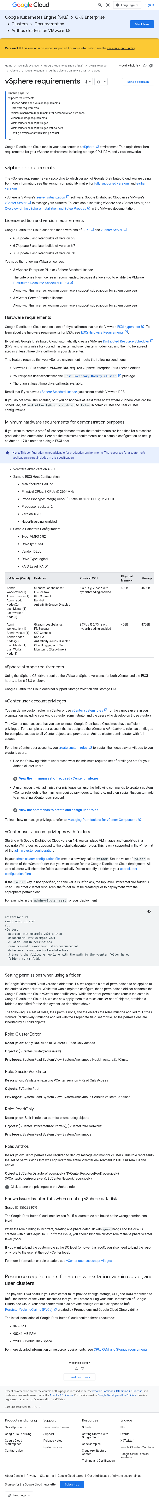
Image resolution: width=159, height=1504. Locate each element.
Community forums (56, 1427)
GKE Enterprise (90, 17)
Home (8, 65)
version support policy (121, 48)
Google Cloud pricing (18, 1434)
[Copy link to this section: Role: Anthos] (33, 1146)
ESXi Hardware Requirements (102, 332)
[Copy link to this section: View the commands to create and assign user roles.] (103, 810)
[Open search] (100, 4)
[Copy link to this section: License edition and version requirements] (88, 220)
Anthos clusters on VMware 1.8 (41, 30)
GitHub (86, 1427)
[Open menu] (6, 5)
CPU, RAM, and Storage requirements (121, 1349)
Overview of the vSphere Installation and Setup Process (45, 209)
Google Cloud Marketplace (13, 1442)
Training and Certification (98, 1460)
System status (53, 1447)
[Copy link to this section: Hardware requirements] (55, 317)
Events (124, 1434)
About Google (14, 1475)
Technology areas (28, 65)
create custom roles (73, 748)
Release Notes (52, 1440)
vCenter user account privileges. (89, 1261)
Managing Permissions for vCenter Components (102, 820)
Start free (142, 24)
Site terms (47, 1475)
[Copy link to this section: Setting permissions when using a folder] (85, 975)
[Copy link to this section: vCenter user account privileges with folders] (94, 832)
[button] (83, 778)
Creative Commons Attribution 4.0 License (117, 1391)
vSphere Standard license (58, 392)
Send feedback (138, 82)
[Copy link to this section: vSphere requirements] (59, 168)
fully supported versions (112, 183)
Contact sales (14, 1450)
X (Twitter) (127, 1440)
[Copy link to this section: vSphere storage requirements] (68, 667)
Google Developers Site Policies (117, 1395)
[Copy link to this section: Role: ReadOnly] (38, 1109)
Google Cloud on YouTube (137, 1447)
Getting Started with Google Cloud (95, 1435)
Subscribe (72, 1484)
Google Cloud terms (70, 1475)
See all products (15, 1427)
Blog (123, 1427)
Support (48, 1434)
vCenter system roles (87, 710)
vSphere (88, 147)
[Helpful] (145, 66)
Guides (96, 70)
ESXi (86, 230)
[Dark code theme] (149, 911)
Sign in (149, 5)
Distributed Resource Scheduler (126, 341)
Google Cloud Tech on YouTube (134, 1455)
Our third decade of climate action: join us (114, 1475)
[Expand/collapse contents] (27, 93)
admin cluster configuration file (38, 859)
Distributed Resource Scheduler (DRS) (41, 283)
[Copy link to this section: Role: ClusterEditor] (45, 1034)
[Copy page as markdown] (98, 81)
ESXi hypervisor (128, 327)
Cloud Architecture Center (94, 1452)
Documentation (49, 24)
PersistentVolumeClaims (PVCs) (28, 1310)
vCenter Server (15, 203)
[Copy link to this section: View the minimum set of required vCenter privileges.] (103, 778)
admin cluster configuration (33, 850)
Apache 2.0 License (61, 1395)
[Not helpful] (151, 66)
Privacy (31, 1475)
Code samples (91, 1444)
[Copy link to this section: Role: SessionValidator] (51, 1071)
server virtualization (50, 197)
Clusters (20, 24)
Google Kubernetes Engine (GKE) (37, 17)
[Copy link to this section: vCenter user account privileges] (70, 701)
